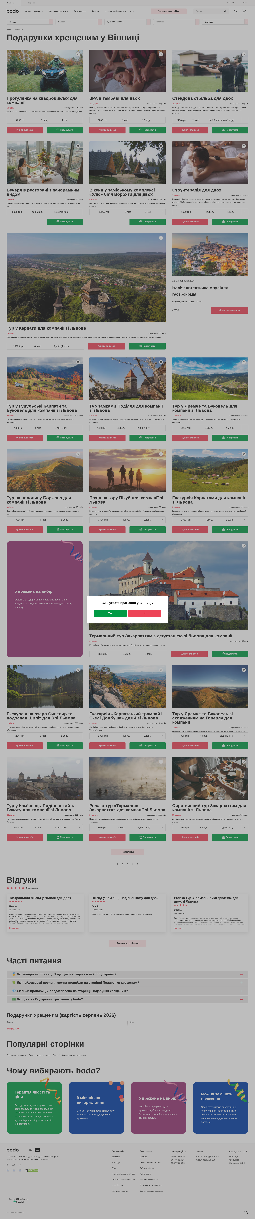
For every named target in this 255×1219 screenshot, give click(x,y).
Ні (145, 613)
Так (110, 613)
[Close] (164, 599)
